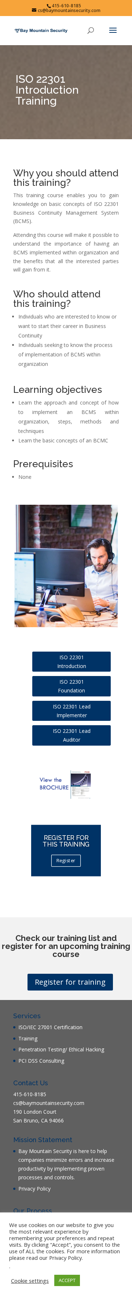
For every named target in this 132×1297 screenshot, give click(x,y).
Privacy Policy (34, 1188)
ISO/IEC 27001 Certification (50, 1027)
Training (27, 1038)
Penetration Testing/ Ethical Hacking (61, 1049)
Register (65, 860)
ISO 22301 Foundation (71, 686)
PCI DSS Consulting (41, 1060)
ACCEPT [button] (67, 1280)
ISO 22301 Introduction (71, 661)
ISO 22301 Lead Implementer (72, 711)
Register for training (70, 982)
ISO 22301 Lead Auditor (72, 735)
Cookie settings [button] (30, 1280)
